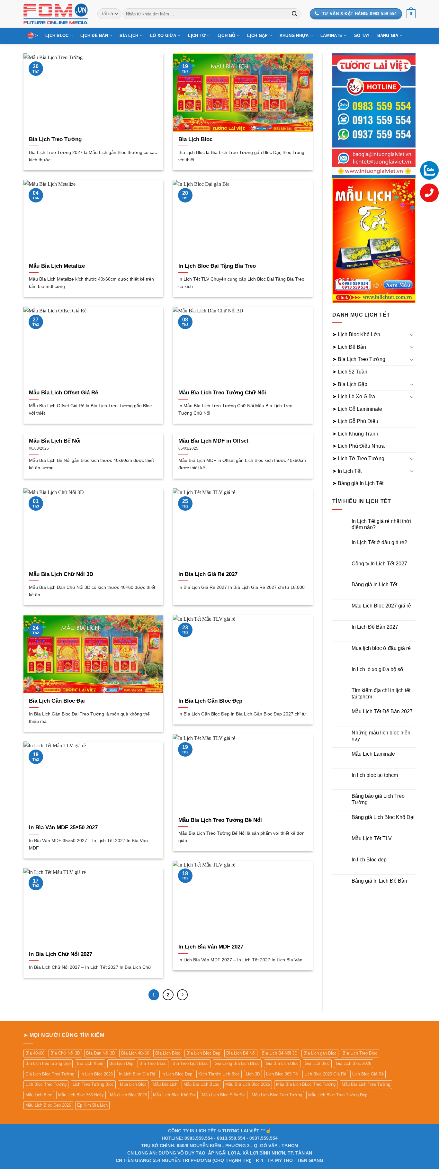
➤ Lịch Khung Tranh (355, 433)
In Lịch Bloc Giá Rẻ (137, 1074)
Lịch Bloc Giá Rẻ (368, 1074)
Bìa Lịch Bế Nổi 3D (279, 1053)
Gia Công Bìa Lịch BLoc (237, 1063)
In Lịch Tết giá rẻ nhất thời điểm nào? (381, 524)
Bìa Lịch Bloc (195, 139)
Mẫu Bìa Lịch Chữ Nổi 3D (61, 574)
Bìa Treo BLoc (152, 1063)
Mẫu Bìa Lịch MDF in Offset (213, 441)
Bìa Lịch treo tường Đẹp (48, 1063)
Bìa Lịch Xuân (90, 1063)
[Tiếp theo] (182, 994)
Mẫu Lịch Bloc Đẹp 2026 (48, 1105)
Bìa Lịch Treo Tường (55, 139)
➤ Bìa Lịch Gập (349, 384)
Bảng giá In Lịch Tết (374, 584)
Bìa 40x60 (34, 1053)
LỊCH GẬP (257, 35)
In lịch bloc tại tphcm (375, 775)
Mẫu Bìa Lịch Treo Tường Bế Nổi (220, 820)
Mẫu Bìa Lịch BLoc (201, 1084)
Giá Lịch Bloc (317, 1063)
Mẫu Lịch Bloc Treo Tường (277, 1095)
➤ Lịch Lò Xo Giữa (353, 396)
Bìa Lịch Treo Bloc (360, 1053)
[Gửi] (294, 13)
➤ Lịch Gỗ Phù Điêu (355, 421)
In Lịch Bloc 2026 (96, 1074)
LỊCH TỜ (197, 35)
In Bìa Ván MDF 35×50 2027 (63, 827)
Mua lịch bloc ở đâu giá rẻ (381, 648)
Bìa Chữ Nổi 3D (65, 1053)
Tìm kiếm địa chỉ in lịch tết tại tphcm (381, 693)
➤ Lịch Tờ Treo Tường (358, 458)
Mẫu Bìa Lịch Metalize (57, 266)
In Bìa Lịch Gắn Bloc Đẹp (210, 701)
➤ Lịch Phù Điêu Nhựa (358, 446)
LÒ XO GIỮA (163, 35)
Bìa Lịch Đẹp (121, 1063)
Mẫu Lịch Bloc (38, 1095)
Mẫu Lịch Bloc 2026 (128, 1095)
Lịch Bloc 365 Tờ (282, 1074)
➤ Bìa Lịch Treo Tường (358, 359)
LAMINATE (331, 35)
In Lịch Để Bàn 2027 (375, 627)
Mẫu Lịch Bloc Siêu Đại (224, 1095)
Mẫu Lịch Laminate (373, 754)
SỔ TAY (362, 35)
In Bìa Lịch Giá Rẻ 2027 (207, 574)
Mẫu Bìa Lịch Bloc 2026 (247, 1084)
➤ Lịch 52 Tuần (349, 371)
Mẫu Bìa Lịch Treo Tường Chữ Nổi (222, 393)
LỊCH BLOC (56, 35)
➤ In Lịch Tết (347, 471)
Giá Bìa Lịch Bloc (282, 1063)
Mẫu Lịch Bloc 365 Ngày (81, 1095)
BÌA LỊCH (129, 35)
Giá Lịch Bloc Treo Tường (49, 1074)
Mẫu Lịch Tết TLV (372, 838)
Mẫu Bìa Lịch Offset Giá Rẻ (63, 393)
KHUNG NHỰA (294, 35)
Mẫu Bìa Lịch (165, 1084)
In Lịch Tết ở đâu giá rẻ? (379, 542)
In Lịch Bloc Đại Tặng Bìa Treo (217, 266)
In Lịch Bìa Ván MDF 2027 (210, 947)
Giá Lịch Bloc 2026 (353, 1063)
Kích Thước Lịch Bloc (219, 1074)
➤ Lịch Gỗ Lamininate (357, 409)
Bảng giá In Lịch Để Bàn (379, 881)
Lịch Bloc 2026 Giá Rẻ (325, 1074)
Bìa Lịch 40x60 (135, 1053)
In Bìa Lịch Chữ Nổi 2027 (60, 954)
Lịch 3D (253, 1074)
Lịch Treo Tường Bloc (93, 1084)
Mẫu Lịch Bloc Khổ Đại (174, 1095)
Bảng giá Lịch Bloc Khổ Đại (383, 817)
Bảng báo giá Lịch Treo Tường (378, 799)
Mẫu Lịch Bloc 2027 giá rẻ (381, 605)
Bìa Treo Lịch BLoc (191, 1063)
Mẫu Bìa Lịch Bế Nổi (55, 441)
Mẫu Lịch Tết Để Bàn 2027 (382, 711)
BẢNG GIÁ (388, 35)
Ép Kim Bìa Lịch (92, 1105)
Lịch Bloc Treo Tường (46, 1084)
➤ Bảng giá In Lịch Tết (357, 483)
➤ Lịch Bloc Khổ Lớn (356, 334)
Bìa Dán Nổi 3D (100, 1053)
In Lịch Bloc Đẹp (176, 1074)
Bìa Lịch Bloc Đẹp (203, 1053)
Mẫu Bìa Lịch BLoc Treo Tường (306, 1084)
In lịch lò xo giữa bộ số (377, 669)
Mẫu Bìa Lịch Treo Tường (366, 1084)
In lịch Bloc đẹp (369, 859)
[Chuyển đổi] (412, 334)
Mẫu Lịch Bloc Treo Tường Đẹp (337, 1095)
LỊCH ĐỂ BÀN (94, 35)
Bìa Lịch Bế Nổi (240, 1053)
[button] (411, 14)
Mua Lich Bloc (133, 1084)
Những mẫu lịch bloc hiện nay (381, 736)
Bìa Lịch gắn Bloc (319, 1053)
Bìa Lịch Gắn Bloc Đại (57, 701)
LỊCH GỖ (227, 35)
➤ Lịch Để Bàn (349, 347)
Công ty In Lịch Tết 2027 (379, 563)
